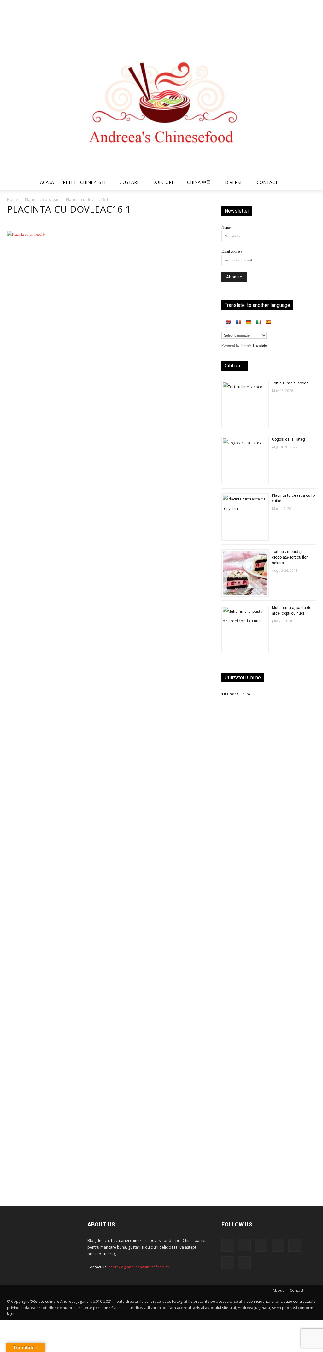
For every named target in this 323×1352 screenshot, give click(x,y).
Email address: (232, 251)
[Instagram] (259, 4)
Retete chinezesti (84, 182)
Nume (226, 227)
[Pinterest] (280, 4)
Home (12, 199)
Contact (296, 1290)
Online (236, 694)
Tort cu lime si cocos (290, 383)
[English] (228, 321)
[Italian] (258, 321)
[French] (238, 321)
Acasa (47, 182)
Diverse (234, 182)
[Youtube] (311, 4)
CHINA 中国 (199, 182)
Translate (259, 345)
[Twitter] (290, 4)
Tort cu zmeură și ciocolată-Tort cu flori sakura (290, 557)
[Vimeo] (301, 4)
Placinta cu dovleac (42, 199)
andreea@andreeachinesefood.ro (138, 1267)
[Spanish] (268, 321)
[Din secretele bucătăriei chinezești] (161, 92)
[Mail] (269, 4)
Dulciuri (162, 182)
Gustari (129, 182)
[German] (248, 321)
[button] (308, 183)
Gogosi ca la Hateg (288, 439)
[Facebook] (249, 4)
